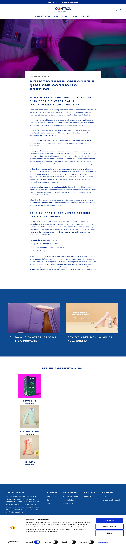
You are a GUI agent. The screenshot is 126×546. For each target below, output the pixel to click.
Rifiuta (109, 533)
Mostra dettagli (103, 542)
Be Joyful (30, 462)
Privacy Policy (68, 504)
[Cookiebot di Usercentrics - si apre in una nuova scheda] (12, 542)
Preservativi (42, 16)
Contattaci (105, 496)
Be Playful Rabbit (29, 431)
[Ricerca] (120, 10)
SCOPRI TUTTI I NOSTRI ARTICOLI (63, 2)
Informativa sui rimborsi (110, 500)
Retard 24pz (29, 401)
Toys (65, 16)
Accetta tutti (109, 520)
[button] (29, 404)
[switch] (55, 542)
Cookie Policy (68, 500)
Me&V (74, 16)
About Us (88, 496)
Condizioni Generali (70, 496)
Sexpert (86, 16)
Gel (56, 16)
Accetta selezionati (109, 527)
